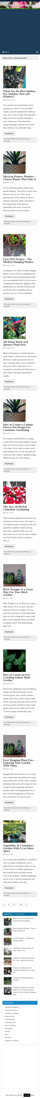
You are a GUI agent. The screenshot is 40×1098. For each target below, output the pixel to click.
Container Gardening (11, 1013)
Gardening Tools (10, 1022)
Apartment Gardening (12, 1007)
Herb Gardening (10, 1025)
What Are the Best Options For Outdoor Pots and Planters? (19, 94)
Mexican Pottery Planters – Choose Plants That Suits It (19, 178)
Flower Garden (10, 1016)
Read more (9, 134)
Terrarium (8, 1037)
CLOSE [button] (27, 1095)
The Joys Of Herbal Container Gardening (16, 508)
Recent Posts (8, 914)
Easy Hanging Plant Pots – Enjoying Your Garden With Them (19, 763)
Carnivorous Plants (11, 1010)
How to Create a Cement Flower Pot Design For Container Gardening (18, 427)
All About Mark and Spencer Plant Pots (15, 343)
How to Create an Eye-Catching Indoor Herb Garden (17, 677)
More (32, 1095)
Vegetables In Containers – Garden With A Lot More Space (19, 848)
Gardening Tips (10, 1019)
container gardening (22, 139)
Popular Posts (19, 914)
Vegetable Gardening (11, 1040)
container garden (10, 139)
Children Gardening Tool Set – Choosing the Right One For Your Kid (24, 970)
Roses (7, 1034)
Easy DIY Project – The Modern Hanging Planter (18, 260)
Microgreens (9, 1028)
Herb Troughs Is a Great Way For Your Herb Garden (18, 592)
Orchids (7, 1031)
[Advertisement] (20, 29)
